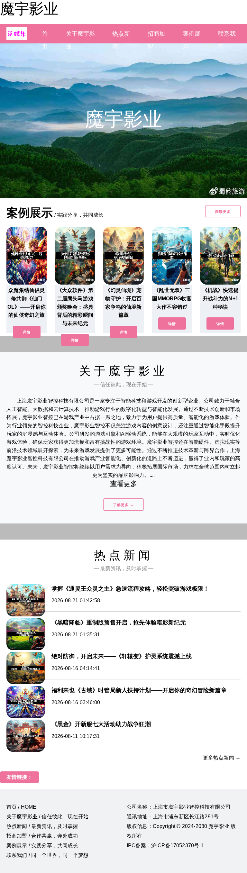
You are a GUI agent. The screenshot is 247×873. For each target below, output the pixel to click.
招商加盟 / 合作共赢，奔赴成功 (42, 836)
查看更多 (123, 484)
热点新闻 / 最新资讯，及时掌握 (42, 826)
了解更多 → (123, 505)
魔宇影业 (29, 8)
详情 (27, 332)
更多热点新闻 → (222, 757)
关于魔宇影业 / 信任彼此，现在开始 (47, 816)
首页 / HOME (21, 807)
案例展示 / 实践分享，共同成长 (42, 845)
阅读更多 (223, 212)
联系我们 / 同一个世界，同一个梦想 (47, 855)
